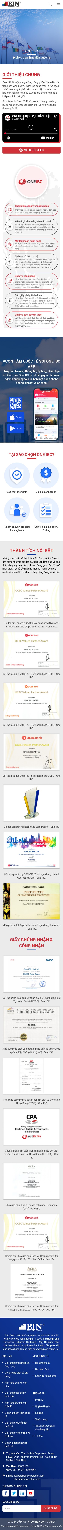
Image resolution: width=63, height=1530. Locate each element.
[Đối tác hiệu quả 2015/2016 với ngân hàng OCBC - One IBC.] (31, 752)
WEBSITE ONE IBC (34, 150)
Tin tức (39, 1436)
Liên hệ (39, 1412)
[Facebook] (5, 1493)
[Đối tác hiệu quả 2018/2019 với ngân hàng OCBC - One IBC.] (31, 650)
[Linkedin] (22, 1493)
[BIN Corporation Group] (11, 4)
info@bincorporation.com (26, 1479)
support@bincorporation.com (28, 1475)
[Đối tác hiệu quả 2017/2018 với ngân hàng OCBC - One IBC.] (31, 701)
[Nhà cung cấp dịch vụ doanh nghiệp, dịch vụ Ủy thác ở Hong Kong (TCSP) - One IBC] (31, 1076)
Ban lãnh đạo (42, 1369)
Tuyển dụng (41, 1419)
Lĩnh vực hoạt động (45, 1375)
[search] (50, 4)
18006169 (23, 1466)
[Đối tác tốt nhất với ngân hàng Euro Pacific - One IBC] (31, 803)
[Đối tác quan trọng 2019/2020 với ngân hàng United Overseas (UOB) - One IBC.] (31, 850)
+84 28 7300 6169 (26, 1469)
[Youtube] (30, 1493)
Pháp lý (39, 1399)
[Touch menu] (58, 4)
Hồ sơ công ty (42, 1362)
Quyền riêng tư (43, 1406)
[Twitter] (14, 1493)
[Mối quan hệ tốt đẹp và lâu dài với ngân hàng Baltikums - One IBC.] (31, 901)
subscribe (50, 1508)
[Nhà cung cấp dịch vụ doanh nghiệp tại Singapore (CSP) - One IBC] (31, 1181)
